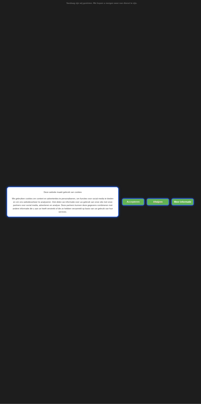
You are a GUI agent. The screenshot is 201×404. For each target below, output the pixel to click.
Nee (158, 202)
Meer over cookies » (183, 202)
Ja (133, 202)
